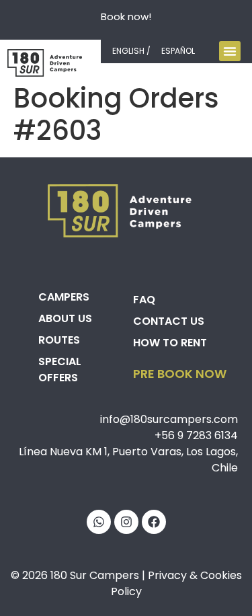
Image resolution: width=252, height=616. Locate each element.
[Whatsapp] (99, 522)
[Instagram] (126, 522)
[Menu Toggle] (230, 51)
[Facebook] (154, 522)
